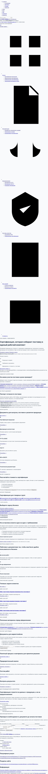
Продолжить (34, 489)
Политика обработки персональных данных (10, 770)
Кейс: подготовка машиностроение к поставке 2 (13, 601)
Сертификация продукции (11, 76)
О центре (4, 1)
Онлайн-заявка (3, 26)
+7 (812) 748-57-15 (4, 22)
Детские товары (24, 499)
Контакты (4, 15)
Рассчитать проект (5, 368)
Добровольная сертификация (11, 79)
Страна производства (22, 489)
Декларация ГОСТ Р (9, 184)
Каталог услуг (26, 764)
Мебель (18, 499)
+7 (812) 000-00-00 (6, 742)
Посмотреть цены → (5, 656)
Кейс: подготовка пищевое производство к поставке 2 (15, 591)
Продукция (2, 489)
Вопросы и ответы (9, 286)
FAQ (3, 12)
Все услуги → (3, 415)
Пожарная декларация (10, 185)
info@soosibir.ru (12, 22)
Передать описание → (5, 666)
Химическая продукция (34, 499)
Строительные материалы (28, 498)
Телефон (13, 725)
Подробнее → (3, 425)
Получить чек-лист (3, 648)
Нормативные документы (11, 288)
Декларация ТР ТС (9, 182)
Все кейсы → (3, 586)
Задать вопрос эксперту (5, 541)
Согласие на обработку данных (27, 770)
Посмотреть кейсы (4, 701)
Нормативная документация (11, 133)
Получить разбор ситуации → (7, 508)
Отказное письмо (7, 771)
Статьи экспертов (9, 285)
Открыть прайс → (4, 676)
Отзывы (6, 6)
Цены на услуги (7, 764)
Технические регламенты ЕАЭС (12, 81)
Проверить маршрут (5, 352)
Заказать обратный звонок (6, 750)
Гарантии (7, 7)
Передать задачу (14, 352)
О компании (7, 3)
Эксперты (7, 4)
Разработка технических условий (12, 130)
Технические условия (10, 131)
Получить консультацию (40, 773)
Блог (3, 10)
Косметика (8, 499)
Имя (23, 723)
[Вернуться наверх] (0, 732)
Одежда (13, 499)
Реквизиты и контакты (16, 771)
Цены (3, 9)
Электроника (18, 498)
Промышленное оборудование (7, 498)
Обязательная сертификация (11, 78)
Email (1, 646)
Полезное (4, 13)
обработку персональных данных (28, 728)
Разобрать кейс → (4, 596)
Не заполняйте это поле (5, 723)
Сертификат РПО (9, 234)
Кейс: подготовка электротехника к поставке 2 (13, 610)
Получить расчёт (9, 730)
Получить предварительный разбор (8, 401)
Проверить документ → (5, 686)
